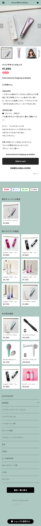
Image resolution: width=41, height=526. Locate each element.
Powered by (18, 504)
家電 (3, 444)
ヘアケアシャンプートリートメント (14, 410)
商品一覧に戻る (20, 490)
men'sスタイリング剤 (9, 465)
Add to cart (20, 161)
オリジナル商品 (8, 431)
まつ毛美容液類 (7, 458)
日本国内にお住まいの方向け (20, 168)
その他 (4, 472)
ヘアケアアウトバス (9, 417)
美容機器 (6, 403)
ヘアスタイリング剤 (9, 424)
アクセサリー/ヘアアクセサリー (14, 437)
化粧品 (4, 451)
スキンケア (6, 479)
